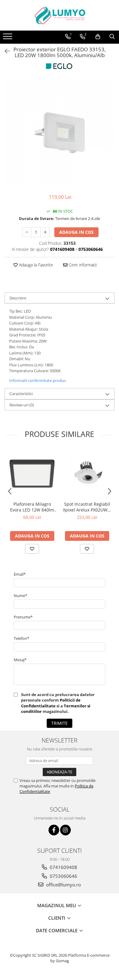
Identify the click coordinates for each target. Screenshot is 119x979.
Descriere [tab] (17, 298)
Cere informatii (82, 265)
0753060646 (63, 876)
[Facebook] (54, 830)
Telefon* (21, 638)
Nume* (20, 595)
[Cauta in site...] (112, 37)
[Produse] (8, 38)
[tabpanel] (59, 133)
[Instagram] (65, 830)
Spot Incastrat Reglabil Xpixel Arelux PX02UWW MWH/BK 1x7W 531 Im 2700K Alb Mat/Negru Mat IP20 (87, 507)
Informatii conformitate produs (37, 380)
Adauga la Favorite (35, 265)
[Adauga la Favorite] (32, 549)
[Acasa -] (59, 15)
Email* (20, 574)
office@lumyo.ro (63, 885)
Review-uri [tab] (21, 405)
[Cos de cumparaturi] (97, 37)
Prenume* (23, 617)
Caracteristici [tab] (21, 393)
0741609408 (63, 867)
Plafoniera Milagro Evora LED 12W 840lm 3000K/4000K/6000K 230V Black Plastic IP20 (32, 507)
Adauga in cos (76, 232)
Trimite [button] (59, 723)
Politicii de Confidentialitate (51, 702)
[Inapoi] (4, 51)
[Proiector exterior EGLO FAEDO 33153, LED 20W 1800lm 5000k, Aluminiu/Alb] (59, 133)
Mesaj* (20, 659)
